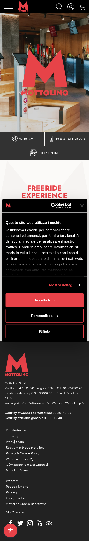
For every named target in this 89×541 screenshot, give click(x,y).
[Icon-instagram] (28, 523)
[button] (10, 530)
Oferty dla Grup (17, 498)
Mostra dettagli (62, 285)
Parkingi (12, 492)
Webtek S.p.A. (74, 403)
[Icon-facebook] (9, 523)
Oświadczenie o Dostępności (27, 464)
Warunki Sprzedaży (19, 459)
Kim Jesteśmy (16, 430)
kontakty (12, 436)
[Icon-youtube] (38, 523)
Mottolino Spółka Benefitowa (26, 503)
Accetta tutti (44, 300)
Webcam (12, 481)
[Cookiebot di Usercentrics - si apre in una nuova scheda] (53, 206)
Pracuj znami (15, 442)
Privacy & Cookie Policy (22, 453)
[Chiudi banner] (82, 205)
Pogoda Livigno (17, 486)
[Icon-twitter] (19, 523)
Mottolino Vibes (17, 470)
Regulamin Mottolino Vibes (25, 447)
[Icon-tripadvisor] (47, 523)
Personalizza (41, 316)
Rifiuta (44, 331)
